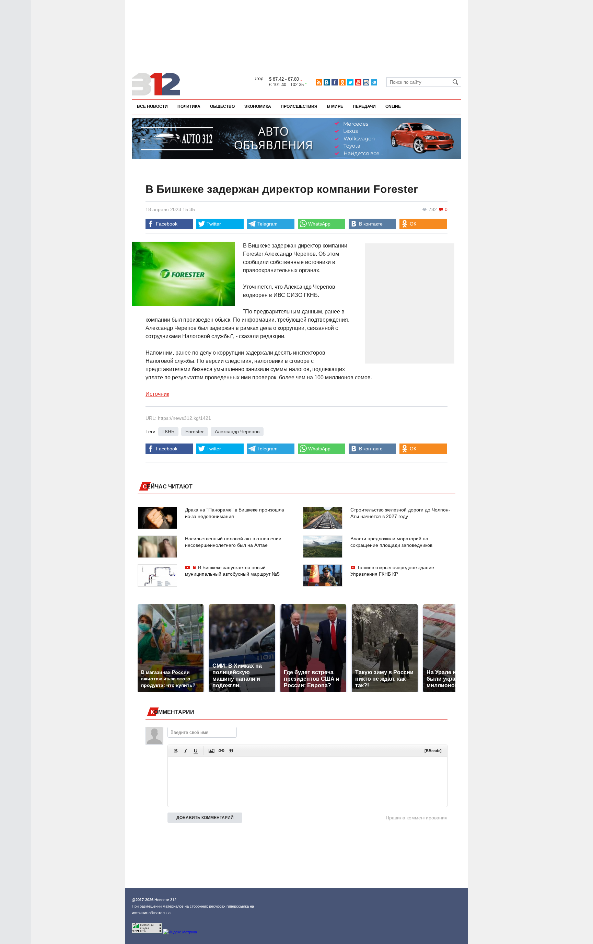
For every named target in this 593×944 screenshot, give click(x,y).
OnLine (393, 106)
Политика (188, 106)
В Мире (335, 106)
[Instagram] (366, 82)
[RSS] (319, 82)
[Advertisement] (296, 23)
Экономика (257, 106)
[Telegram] (374, 82)
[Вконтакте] (327, 82)
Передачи (364, 106)
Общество (222, 106)
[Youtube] (358, 82)
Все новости (152, 106)
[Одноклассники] (342, 82)
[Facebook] (335, 82)
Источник (157, 394)
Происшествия (299, 106)
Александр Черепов (237, 431)
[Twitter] (350, 82)
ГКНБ (168, 431)
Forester (194, 431)
